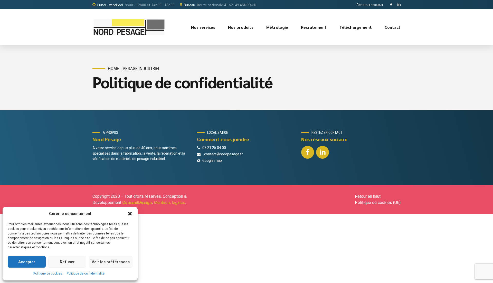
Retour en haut (368, 196)
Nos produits (240, 27)
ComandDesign (137, 202)
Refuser (67, 262)
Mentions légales (169, 202)
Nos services (203, 27)
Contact (393, 27)
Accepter (26, 262)
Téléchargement (355, 27)
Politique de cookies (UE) (378, 202)
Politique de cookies (47, 273)
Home (113, 68)
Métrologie (277, 27)
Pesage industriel (141, 68)
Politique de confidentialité (86, 273)
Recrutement (314, 27)
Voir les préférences (111, 262)
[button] (129, 213)
